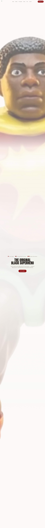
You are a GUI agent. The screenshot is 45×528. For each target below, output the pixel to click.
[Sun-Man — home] (3, 2)
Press (27, 1)
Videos (24, 1)
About (13, 1)
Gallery (16, 1)
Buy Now (40, 1)
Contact (30, 1)
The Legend (20, 1)
